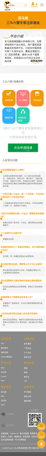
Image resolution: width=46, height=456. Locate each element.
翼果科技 (17, 437)
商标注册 (4, 352)
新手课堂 (27, 344)
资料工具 (27, 396)
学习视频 (27, 392)
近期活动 (29, 338)
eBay (2, 368)
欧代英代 (4, 348)
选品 (25, 368)
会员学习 (29, 387)
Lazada (3, 376)
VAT (2, 344)
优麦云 (3, 437)
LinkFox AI (14, 433)
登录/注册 (34, 7)
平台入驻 (6, 363)
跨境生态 (29, 363)
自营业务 (6, 338)
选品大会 (27, 357)
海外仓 (26, 377)
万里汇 (10, 437)
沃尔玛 (3, 372)
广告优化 (27, 348)
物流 (25, 372)
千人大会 (27, 353)
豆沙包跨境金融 (7, 440)
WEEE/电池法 (6, 357)
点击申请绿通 (23, 147)
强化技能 (27, 401)
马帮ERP (34, 437)
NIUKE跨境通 (20, 440)
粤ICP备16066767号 (36, 448)
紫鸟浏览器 (24, 433)
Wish (2, 381)
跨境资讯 (6, 387)
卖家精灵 (33, 433)
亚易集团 (26, 437)
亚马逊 (3, 392)
